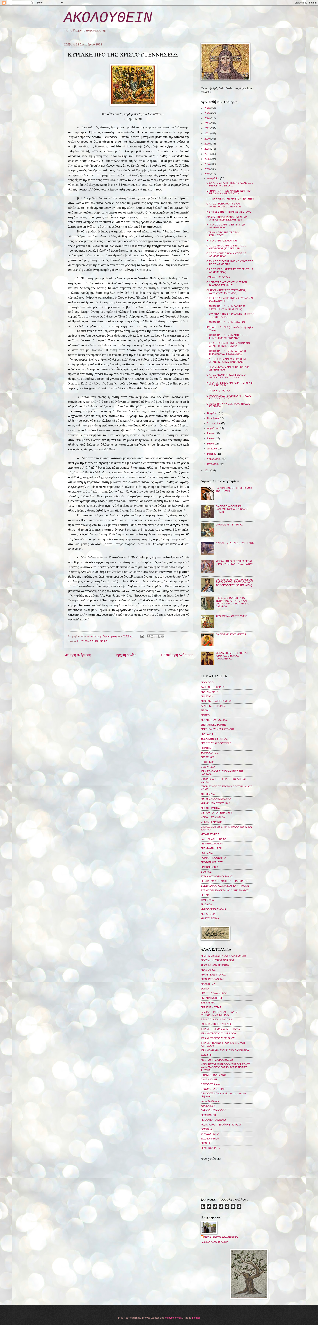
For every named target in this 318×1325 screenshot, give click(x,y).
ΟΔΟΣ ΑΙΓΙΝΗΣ (209, 1079)
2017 (207, 154)
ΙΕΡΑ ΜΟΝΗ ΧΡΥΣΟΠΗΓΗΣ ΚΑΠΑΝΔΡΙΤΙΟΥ (225, 1050)
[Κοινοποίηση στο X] (155, 636)
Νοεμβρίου (213, 413)
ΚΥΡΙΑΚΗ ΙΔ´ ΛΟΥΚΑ (218, 390)
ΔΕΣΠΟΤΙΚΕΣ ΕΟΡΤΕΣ (213, 724)
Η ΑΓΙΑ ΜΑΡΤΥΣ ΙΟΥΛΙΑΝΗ (221, 240)
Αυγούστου (213, 428)
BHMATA (205, 1143)
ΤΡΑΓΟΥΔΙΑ (207, 900)
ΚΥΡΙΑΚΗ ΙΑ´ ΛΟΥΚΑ (218, 277)
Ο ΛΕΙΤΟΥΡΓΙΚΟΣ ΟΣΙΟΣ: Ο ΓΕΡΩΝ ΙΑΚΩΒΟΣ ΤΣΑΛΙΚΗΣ (226, 284)
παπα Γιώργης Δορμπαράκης (221, 1237)
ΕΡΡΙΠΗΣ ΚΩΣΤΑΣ (211, 1007)
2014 (207, 164)
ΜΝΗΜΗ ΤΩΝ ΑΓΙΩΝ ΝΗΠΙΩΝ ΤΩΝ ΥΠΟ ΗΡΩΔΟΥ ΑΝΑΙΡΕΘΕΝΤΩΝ (228, 192)
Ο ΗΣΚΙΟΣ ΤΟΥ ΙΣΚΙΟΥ (214, 1075)
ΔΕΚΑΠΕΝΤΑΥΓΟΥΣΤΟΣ (214, 720)
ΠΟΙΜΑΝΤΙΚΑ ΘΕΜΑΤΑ (213, 857)
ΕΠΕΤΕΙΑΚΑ (207, 757)
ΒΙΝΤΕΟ (205, 715)
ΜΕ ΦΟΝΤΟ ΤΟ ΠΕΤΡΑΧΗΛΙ (216, 812)
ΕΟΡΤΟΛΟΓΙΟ (208, 748)
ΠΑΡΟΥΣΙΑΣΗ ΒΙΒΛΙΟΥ (214, 839)
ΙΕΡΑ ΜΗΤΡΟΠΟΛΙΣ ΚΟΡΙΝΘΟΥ (218, 1033)
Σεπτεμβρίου (214, 423)
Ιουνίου (211, 438)
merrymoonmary (173, 1317)
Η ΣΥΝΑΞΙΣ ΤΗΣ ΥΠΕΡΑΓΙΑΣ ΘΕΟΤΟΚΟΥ (229, 211)
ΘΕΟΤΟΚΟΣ (207, 762)
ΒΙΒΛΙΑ (205, 710)
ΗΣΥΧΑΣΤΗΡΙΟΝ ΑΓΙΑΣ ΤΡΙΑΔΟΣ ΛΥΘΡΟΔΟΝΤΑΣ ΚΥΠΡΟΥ (219, 1013)
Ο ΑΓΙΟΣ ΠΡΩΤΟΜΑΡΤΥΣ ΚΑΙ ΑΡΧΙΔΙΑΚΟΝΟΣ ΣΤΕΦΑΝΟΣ (223, 205)
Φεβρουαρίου (214, 459)
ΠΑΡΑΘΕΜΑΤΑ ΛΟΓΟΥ (213, 1110)
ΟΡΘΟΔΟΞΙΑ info (210, 1084)
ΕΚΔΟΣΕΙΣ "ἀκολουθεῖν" (214, 993)
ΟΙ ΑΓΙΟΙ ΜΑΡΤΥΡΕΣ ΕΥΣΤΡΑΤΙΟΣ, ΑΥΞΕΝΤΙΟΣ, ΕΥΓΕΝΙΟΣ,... (226, 291)
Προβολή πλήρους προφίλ (214, 1242)
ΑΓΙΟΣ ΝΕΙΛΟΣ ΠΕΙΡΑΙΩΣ (215, 965)
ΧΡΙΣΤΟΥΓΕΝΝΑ (210, 918)
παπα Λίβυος (208, 1106)
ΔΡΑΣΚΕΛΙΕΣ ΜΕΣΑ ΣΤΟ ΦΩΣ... (219, 729)
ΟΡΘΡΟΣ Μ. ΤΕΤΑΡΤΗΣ (229, 524)
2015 (207, 159)
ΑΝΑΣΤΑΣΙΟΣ (208, 969)
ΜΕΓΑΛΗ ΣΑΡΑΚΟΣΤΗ (213, 822)
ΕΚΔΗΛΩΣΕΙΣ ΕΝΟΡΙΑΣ (214, 738)
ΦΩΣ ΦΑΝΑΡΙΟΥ (210, 1138)
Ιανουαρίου (213, 464)
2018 (207, 148)
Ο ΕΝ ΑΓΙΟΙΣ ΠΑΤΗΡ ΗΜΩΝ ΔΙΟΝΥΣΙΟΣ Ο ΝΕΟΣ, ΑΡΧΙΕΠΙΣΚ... (229, 263)
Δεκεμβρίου (213, 178)
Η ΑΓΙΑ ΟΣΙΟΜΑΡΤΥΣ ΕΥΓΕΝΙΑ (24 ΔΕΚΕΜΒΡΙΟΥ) (225, 226)
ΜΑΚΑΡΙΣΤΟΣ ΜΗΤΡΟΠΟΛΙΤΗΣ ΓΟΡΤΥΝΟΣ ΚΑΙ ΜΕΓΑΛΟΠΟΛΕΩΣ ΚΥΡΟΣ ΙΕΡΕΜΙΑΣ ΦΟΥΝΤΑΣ (225, 1067)
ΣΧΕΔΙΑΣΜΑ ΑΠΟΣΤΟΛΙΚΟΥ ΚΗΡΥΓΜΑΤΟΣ (225, 885)
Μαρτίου (212, 453)
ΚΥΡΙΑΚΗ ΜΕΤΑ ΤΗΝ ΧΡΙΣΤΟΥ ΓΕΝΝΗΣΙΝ (230, 198)
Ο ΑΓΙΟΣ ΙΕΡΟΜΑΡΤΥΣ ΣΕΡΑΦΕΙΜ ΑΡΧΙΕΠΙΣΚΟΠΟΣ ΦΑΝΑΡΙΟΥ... (226, 360)
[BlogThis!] (152, 636)
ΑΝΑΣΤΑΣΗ (207, 696)
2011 (207, 470)
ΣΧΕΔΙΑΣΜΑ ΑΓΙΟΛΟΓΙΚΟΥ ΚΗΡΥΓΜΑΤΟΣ (224, 881)
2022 (207, 128)
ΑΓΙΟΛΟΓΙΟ (207, 682)
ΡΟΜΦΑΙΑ (206, 1129)
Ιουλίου (211, 433)
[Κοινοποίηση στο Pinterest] (162, 636)
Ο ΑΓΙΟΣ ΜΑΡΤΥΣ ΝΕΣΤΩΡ (231, 634)
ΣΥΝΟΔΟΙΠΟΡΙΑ (210, 1133)
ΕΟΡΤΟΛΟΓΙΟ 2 (209, 752)
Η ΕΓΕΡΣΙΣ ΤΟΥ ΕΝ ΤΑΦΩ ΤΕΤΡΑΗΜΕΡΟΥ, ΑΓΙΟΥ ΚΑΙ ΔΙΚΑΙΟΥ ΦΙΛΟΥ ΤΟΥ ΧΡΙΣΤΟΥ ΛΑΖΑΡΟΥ (233, 602)
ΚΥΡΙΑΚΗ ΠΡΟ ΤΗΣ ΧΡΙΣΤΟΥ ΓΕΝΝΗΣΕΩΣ (223, 234)
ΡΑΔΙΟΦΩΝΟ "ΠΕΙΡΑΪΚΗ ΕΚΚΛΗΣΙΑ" (221, 1124)
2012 (207, 174)
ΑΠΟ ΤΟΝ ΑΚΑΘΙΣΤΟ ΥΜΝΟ (231, 616)
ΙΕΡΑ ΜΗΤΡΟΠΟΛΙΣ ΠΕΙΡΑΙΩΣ (218, 1038)
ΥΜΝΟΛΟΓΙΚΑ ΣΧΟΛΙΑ (213, 909)
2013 (207, 169)
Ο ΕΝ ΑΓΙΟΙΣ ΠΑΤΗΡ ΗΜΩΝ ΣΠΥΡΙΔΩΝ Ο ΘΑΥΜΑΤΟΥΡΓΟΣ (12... (229, 299)
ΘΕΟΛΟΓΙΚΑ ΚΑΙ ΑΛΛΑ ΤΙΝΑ (217, 1019)
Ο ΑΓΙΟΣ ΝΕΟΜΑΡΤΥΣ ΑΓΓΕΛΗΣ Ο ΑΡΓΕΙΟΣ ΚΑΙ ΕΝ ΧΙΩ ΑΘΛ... (225, 376)
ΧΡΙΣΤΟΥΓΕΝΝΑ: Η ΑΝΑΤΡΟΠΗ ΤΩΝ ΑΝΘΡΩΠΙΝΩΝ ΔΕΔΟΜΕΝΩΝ (226, 218)
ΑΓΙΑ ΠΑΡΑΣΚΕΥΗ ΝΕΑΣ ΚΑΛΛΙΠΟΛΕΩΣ (223, 956)
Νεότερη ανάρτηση (77, 655)
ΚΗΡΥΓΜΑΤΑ (208, 794)
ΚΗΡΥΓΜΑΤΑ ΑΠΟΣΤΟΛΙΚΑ (92, 641)
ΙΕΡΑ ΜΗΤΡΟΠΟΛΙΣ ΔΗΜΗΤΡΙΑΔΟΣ (221, 1029)
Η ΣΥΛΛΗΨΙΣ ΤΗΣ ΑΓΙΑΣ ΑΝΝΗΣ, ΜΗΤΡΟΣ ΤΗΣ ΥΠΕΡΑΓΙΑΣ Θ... (230, 315)
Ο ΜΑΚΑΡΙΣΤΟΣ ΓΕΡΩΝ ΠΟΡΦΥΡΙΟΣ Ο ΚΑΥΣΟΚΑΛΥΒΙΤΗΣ (228, 397)
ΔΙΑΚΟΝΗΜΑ (208, 984)
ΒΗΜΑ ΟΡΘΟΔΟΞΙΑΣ (212, 979)
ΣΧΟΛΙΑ (205, 895)
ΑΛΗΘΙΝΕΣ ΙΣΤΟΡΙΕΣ (213, 687)
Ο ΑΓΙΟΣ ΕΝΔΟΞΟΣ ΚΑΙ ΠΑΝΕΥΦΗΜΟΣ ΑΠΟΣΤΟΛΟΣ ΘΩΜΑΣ (232, 509)
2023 (207, 123)
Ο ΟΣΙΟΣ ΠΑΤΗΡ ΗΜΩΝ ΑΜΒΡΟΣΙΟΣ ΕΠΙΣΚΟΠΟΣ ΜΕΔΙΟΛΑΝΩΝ (227, 336)
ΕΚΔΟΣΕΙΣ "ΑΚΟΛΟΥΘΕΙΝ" (216, 743)
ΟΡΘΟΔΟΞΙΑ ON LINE (213, 1089)
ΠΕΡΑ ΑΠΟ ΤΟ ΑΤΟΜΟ (213, 1119)
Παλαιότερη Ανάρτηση (177, 655)
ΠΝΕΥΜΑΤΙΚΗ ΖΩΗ (211, 848)
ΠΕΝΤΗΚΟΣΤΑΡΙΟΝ (211, 843)
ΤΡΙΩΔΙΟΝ (206, 904)
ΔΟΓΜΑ (205, 988)
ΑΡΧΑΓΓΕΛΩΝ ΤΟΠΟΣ (213, 974)
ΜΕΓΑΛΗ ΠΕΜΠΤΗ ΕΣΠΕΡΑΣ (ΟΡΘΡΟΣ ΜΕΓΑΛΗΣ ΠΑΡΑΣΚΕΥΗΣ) (232, 656)
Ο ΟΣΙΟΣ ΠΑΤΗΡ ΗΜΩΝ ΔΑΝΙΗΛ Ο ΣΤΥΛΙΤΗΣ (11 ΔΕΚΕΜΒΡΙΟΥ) (225, 307)
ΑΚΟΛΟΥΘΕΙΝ (108, 18)
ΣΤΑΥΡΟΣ (206, 871)
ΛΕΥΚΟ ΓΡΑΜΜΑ (210, 808)
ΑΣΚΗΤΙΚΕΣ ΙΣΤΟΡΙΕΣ (213, 706)
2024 (207, 118)
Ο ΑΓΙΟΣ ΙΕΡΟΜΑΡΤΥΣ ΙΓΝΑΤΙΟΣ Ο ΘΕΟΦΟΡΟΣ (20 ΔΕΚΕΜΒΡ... (226, 247)
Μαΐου (211, 443)
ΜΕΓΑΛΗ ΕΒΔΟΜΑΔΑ (213, 817)
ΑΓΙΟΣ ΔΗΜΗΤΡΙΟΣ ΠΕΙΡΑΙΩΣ (217, 960)
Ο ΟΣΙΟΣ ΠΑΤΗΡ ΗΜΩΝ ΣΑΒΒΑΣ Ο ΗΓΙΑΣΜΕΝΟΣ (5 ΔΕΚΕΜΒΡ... (226, 352)
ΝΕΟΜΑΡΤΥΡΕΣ (210, 834)
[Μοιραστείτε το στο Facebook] (159, 636)
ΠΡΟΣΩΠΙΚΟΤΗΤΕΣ (212, 862)
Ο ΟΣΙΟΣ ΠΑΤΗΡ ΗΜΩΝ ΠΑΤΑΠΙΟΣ (225, 322)
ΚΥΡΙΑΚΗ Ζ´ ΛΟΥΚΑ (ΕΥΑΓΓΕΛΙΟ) (235, 543)
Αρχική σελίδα (126, 655)
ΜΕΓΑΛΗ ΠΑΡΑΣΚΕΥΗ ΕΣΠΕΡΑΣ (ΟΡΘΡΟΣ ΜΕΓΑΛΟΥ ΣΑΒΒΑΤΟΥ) (234, 562)
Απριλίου (212, 448)
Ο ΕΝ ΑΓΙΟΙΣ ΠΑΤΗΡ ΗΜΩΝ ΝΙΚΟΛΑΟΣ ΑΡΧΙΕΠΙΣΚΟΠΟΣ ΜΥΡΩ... (228, 344)
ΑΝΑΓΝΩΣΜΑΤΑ (209, 692)
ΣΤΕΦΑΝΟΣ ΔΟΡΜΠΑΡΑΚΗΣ (217, 876)
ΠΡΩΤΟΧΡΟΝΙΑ (209, 867)
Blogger (196, 1317)
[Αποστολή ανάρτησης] (141, 636)
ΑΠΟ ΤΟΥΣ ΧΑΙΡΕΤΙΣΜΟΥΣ (216, 701)
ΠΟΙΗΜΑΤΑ (207, 853)
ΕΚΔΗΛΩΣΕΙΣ (208, 734)
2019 (207, 143)
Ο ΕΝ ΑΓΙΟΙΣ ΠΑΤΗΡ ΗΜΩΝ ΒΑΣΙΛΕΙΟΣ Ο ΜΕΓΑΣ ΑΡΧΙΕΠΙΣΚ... (229, 184)
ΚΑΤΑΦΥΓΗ (207, 1055)
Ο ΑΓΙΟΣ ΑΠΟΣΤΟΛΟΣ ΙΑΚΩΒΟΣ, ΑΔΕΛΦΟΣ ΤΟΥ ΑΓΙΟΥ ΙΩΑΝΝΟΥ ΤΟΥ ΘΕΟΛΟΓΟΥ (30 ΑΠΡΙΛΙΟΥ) (234, 582)
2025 (207, 113)
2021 (207, 133)
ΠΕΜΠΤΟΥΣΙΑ (208, 1115)
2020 (207, 138)
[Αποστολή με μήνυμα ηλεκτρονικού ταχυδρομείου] (148, 636)
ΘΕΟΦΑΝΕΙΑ (208, 766)
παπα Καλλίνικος (210, 1101)
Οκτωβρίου (213, 418)
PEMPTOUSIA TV (210, 1148)
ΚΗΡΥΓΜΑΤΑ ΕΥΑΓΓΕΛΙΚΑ (215, 803)
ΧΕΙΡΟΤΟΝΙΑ (208, 914)
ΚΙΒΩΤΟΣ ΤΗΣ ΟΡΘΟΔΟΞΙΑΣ (217, 1059)
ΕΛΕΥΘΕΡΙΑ (208, 1002)
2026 (207, 108)
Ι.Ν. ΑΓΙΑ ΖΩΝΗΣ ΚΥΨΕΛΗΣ (216, 1024)
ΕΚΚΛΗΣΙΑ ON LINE (212, 998)
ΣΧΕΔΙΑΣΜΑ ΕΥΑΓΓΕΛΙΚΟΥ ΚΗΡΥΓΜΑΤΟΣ (225, 890)
